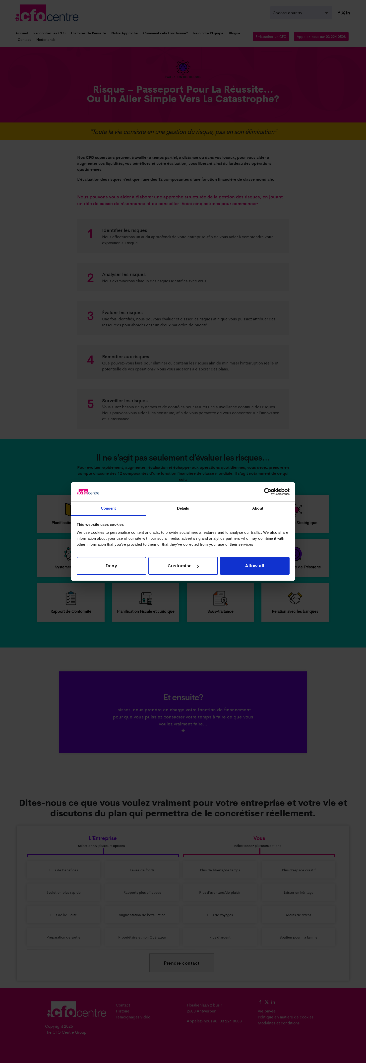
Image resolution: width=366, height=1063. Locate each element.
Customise (180, 565)
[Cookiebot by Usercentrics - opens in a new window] (268, 491)
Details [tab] (183, 508)
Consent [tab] (108, 508)
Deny (111, 565)
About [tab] (257, 508)
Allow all (254, 565)
